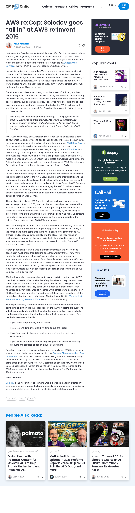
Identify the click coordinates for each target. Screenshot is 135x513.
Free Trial (110, 179)
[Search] (102, 6)
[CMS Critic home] (19, 6)
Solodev (10, 382)
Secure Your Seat (110, 257)
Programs (87, 6)
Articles (47, 6)
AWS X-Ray (71, 149)
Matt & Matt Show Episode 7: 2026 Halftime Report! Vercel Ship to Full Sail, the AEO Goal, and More (67, 463)
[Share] (78, 45)
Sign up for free (102, 293)
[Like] (83, 45)
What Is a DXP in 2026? (102, 122)
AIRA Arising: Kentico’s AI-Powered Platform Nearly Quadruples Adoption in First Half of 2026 (102, 79)
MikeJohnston (21, 43)
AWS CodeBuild (74, 143)
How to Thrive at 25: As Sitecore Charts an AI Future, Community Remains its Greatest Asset (107, 463)
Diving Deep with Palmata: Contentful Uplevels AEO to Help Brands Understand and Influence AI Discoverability (24, 465)
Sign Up (124, 6)
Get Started (102, 49)
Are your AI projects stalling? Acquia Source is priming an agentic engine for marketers (102, 104)
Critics (73, 6)
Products (61, 6)
